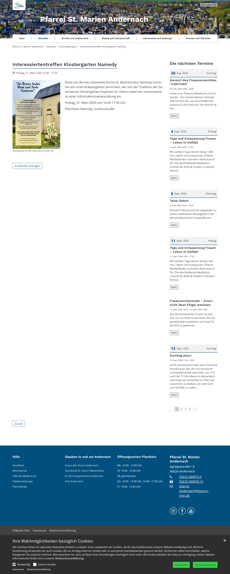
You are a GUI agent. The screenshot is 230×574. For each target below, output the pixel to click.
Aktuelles (51, 46)
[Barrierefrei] (190, 4)
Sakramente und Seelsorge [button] (157, 38)
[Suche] (196, 4)
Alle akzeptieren (205, 565)
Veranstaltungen (68, 46)
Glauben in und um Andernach (88, 457)
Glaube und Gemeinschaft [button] (116, 38)
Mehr (174, 116)
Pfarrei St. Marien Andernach (28, 46)
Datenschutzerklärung (69, 558)
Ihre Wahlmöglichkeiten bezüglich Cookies (53, 541)
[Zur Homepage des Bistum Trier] (208, 5)
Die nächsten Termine (191, 63)
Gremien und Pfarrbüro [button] (198, 38)
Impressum (18, 569)
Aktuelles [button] (43, 38)
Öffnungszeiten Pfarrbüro (136, 457)
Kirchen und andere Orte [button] (75, 38)
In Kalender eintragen (27, 166)
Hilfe (16, 457)
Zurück (19, 423)
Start (22, 38)
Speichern (181, 565)
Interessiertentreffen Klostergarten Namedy (103, 46)
